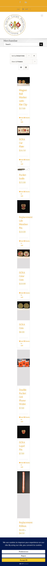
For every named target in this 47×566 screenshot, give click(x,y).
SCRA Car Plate (22, 143)
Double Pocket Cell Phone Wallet (22, 396)
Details (26, 118)
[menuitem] (18, 9)
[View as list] (26, 67)
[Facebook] (20, 2)
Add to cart (22, 120)
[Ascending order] (34, 55)
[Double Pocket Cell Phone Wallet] (23, 368)
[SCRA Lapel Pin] (23, 432)
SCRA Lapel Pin (22, 446)
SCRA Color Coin (22, 276)
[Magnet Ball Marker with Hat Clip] (23, 81)
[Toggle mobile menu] (42, 15)
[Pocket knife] (23, 169)
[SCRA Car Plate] (23, 130)
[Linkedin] (26, 2)
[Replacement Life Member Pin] (23, 206)
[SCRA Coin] (23, 310)
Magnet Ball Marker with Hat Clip (23, 97)
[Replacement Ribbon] (23, 494)
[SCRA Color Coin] (23, 259)
